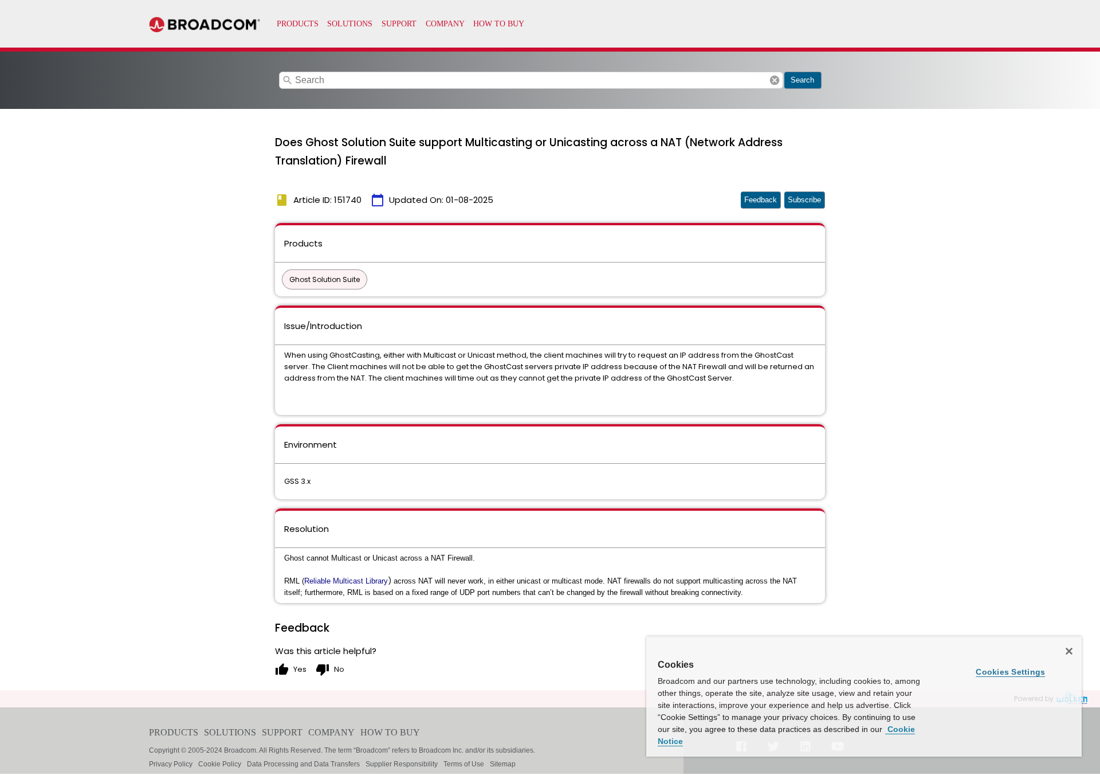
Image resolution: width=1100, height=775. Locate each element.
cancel (774, 80)
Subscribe (804, 199)
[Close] (1069, 651)
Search (802, 80)
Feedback (760, 199)
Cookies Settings (1010, 671)
